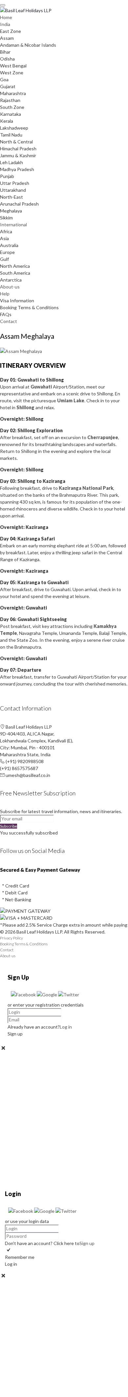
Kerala (6, 121)
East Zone (10, 31)
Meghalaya (11, 210)
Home (6, 17)
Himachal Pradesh (18, 148)
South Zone (12, 107)
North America (15, 266)
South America (15, 273)
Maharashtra (13, 93)
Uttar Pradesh (14, 183)
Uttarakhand (13, 190)
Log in (66, 1027)
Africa (6, 231)
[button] (24, 994)
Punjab (7, 176)
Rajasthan (10, 100)
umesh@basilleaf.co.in (28, 775)
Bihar (5, 52)
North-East (11, 197)
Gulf (4, 259)
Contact (8, 321)
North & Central (16, 141)
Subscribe (8, 826)
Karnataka (10, 114)
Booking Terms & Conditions (29, 307)
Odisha (7, 59)
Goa (4, 79)
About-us (10, 286)
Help (5, 293)
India (5, 24)
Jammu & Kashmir (18, 155)
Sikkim (6, 217)
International (13, 224)
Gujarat (7, 86)
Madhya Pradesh (17, 169)
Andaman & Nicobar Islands (28, 45)
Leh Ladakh (11, 162)
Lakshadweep (14, 128)
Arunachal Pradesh (19, 204)
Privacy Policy (11, 937)
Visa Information (17, 300)
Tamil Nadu (11, 134)
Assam (7, 38)
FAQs (5, 314)
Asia (4, 238)
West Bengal (13, 65)
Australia (9, 245)
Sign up (87, 1243)
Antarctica (11, 280)
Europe (7, 252)
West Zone (11, 72)
